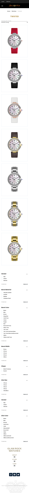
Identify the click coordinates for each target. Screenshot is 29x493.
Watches (14, 11)
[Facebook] (14, 474)
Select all (25, 284)
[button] (14, 457)
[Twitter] (18, 474)
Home (8, 11)
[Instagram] (10, 474)
